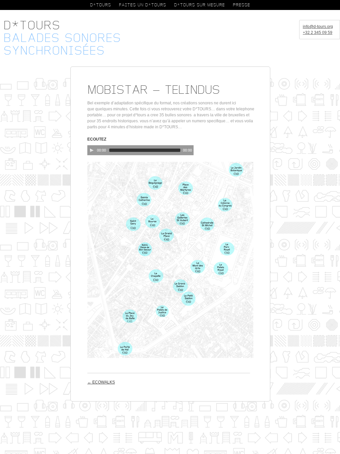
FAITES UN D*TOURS (142, 5)
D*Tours (31, 25)
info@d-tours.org (318, 26)
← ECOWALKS (101, 382)
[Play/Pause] (91, 150)
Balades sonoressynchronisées (62, 44)
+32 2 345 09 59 (317, 32)
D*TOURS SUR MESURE (199, 5)
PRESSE (241, 5)
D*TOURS (100, 5)
